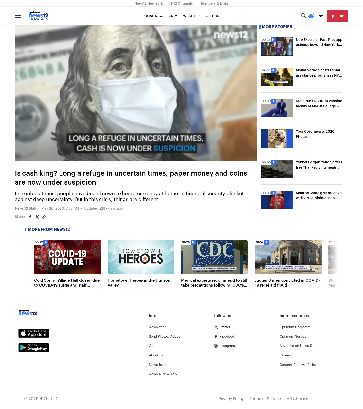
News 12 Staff (25, 208)
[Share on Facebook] (30, 217)
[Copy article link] (44, 217)
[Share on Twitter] (37, 217)
